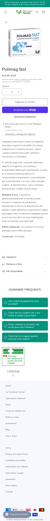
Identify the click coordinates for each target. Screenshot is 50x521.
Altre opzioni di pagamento (25, 117)
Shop (8, 404)
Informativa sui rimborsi (17, 466)
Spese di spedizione (22, 79)
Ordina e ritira (12, 417)
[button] (5, 12)
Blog (8, 429)
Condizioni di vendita (16, 460)
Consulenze (11, 423)
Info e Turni (11, 436)
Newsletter (11, 479)
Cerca (8, 448)
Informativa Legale (14, 473)
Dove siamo (11, 485)
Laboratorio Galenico (16, 398)
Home (8, 386)
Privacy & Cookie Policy (17, 454)
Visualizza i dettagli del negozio (20, 134)
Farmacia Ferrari (19, 519)
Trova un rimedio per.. (16, 411)
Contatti (9, 492)
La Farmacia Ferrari (15, 392)
